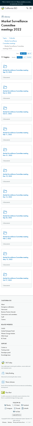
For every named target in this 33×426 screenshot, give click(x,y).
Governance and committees (9, 314)
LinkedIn (26, 408)
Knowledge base (5, 355)
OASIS (3, 328)
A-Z (24, 57)
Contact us (4, 347)
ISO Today (9, 363)
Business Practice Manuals (8, 312)
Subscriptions (17, 415)
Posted (29, 57)
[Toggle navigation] (30, 8)
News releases (10, 382)
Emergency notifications (7, 307)
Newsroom (4, 309)
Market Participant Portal (7, 331)
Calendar (12, 38)
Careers (3, 319)
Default (19, 57)
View (17, 53)
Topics (5, 38)
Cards (24, 53)
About (2, 304)
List (30, 53)
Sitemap (10, 422)
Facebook (26, 405)
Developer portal (5, 352)
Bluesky (9, 405)
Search (27, 8)
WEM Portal (4, 336)
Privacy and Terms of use (19, 422)
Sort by (14, 57)
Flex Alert (8, 392)
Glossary (4, 422)
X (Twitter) (17, 405)
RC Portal (3, 338)
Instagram (9, 408)
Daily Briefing (10, 373)
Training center (5, 350)
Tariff (2, 317)
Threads (18, 408)
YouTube (17, 411)
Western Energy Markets (8, 333)
